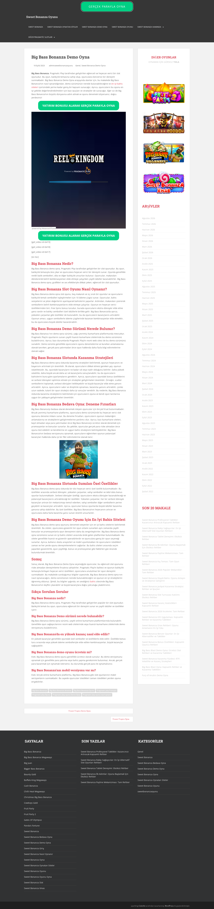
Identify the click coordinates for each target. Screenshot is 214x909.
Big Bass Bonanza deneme (60, 690)
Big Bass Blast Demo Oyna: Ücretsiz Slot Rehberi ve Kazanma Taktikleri (161, 651)
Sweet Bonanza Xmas (34, 888)
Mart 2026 (147, 246)
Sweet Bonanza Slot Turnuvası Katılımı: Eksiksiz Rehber (161, 596)
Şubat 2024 (147, 389)
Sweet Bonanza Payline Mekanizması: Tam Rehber (162, 554)
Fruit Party (29, 808)
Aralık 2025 (147, 263)
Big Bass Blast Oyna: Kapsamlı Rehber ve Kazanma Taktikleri (162, 668)
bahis (92, 581)
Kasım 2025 (147, 269)
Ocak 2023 (147, 463)
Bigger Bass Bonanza (34, 768)
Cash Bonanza (31, 785)
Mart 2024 (147, 383)
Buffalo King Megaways (35, 780)
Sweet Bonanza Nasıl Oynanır (38, 854)
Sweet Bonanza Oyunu (42, 17)
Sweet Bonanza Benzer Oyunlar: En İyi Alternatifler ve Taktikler (160, 635)
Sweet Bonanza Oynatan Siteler (62, 27)
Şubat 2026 (147, 252)
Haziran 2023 (148, 434)
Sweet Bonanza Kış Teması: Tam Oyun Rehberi (160, 562)
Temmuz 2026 (149, 224)
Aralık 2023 (147, 400)
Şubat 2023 (147, 457)
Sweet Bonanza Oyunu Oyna (38, 876)
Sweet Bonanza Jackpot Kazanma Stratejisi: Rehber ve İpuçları (163, 587)
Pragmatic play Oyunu (41, 694)
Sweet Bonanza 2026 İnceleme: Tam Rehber (163, 611)
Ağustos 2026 (148, 218)
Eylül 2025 (147, 280)
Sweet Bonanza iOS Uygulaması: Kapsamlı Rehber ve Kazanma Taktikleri (162, 618)
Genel (77, 65)
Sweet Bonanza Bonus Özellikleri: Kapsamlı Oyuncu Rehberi (163, 643)
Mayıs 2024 (147, 372)
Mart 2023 (147, 451)
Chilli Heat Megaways (34, 791)
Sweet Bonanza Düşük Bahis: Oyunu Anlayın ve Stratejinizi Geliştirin (163, 579)
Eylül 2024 (147, 349)
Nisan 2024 (147, 377)
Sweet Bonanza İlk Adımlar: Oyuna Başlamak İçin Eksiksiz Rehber (163, 546)
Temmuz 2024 (149, 360)
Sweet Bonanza (35, 27)
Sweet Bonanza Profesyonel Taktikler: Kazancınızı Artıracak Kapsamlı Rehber (161, 521)
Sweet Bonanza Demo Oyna (94, 27)
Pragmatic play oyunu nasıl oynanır (97, 694)
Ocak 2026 (147, 258)
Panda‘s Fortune (32, 825)
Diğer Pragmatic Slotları (40, 37)
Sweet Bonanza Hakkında (149, 27)
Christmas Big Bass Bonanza (38, 797)
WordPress (169, 906)
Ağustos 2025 (148, 286)
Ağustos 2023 (148, 423)
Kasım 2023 (147, 406)
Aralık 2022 (147, 468)
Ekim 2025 (147, 275)
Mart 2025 (147, 315)
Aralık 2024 (147, 332)
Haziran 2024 (148, 366)
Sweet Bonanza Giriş (34, 848)
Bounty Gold (30, 774)
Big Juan (28, 763)
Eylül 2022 (147, 485)
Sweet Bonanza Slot (33, 882)
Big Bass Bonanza (39, 690)
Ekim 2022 (147, 480)
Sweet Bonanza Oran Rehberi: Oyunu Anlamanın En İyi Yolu (160, 626)
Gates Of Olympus (33, 820)
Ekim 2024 (147, 343)
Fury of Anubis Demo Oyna (155, 675)
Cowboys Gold (31, 802)
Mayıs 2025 (147, 303)
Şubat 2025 (147, 320)
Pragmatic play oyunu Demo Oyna (66, 694)
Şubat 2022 (147, 491)
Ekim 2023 (147, 411)
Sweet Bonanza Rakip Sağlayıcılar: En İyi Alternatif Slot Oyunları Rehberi (161, 529)
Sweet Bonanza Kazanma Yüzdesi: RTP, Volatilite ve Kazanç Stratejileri (161, 660)
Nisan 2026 (147, 241)
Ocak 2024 (147, 394)
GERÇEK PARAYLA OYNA (107, 6)
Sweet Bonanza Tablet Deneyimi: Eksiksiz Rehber (162, 538)
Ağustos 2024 (148, 354)
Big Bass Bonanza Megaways (38, 757)
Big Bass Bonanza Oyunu (84, 690)
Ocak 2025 (147, 326)
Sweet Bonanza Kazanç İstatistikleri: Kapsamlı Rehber (159, 604)
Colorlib (142, 906)
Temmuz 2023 (149, 428)
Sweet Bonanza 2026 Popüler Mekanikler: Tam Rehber (162, 571)
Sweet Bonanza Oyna (34, 859)
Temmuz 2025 (149, 292)
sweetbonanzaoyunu (148, 791)
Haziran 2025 (148, 298)
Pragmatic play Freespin (106, 690)
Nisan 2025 (147, 309)
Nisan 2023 (147, 446)
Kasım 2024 (147, 337)
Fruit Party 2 (30, 814)
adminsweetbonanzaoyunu (61, 65)
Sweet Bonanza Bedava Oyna (38, 837)
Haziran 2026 (148, 229)
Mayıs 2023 (147, 440)
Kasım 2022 (147, 474)
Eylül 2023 (147, 417)
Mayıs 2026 (147, 235)
